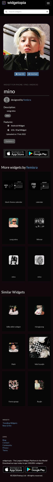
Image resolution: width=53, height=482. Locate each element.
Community (7, 445)
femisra (27, 99)
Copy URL (20, 74)
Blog (4, 440)
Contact (6, 443)
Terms (5, 450)
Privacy (5, 448)
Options (8, 141)
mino (8, 116)
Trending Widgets (10, 423)
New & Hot (7, 426)
